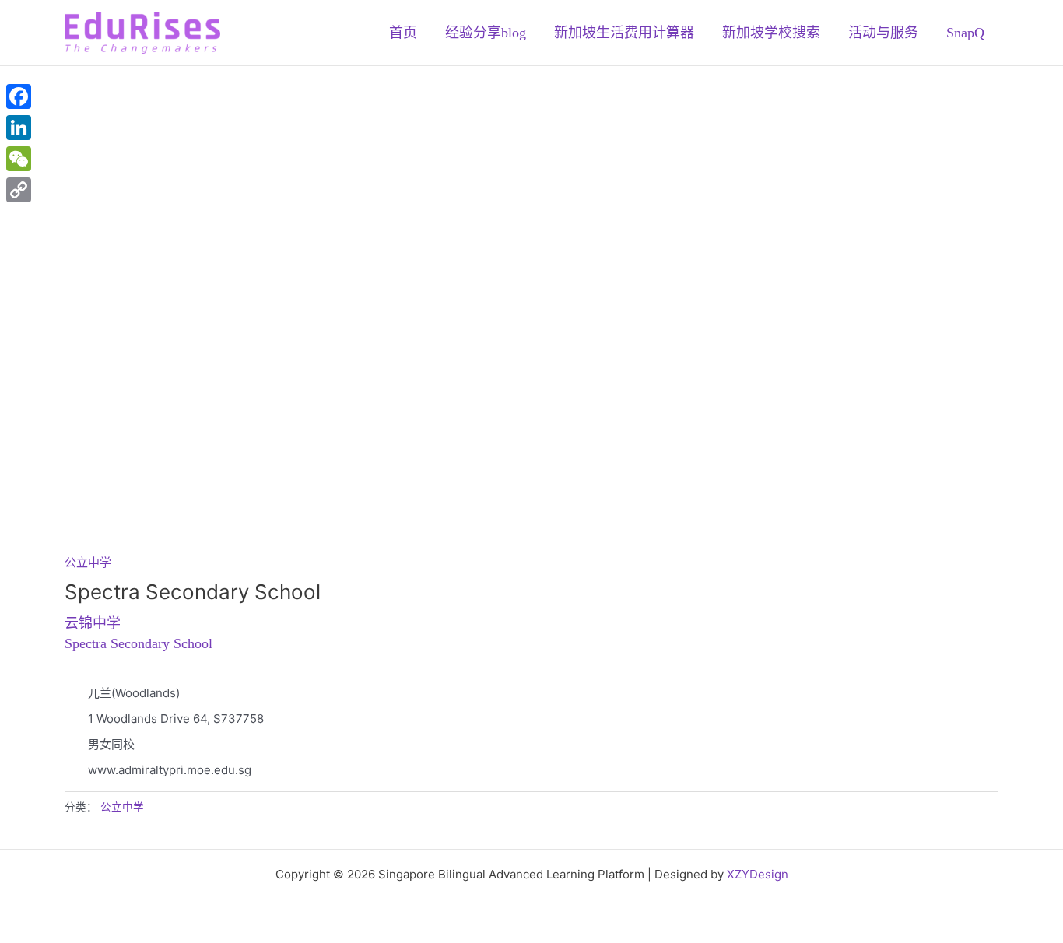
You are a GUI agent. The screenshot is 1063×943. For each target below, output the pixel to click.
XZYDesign (757, 874)
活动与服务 (883, 32)
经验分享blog (485, 32)
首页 (403, 32)
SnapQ (965, 32)
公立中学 (88, 562)
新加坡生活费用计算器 (624, 32)
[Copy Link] (18, 189)
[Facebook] (18, 96)
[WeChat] (18, 158)
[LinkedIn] (18, 127)
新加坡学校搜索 (771, 32)
